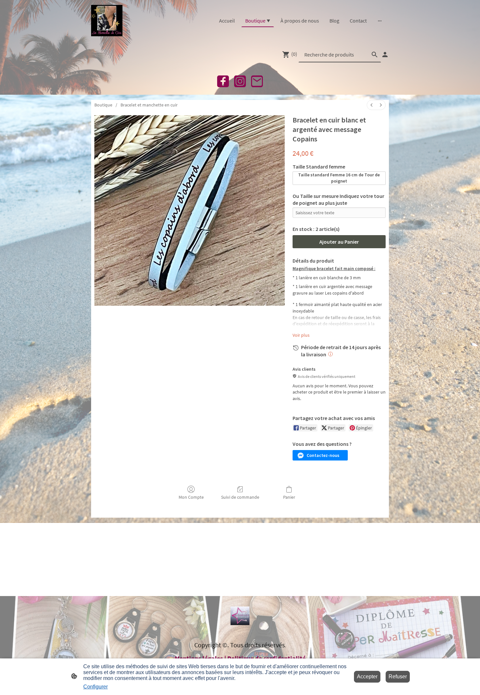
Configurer (95, 686)
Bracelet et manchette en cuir (149, 105)
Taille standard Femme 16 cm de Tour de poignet (339, 178)
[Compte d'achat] (385, 54)
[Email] (257, 81)
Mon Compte (191, 497)
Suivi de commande (240, 497)
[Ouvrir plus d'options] (379, 20)
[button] (320, 455)
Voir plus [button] (301, 335)
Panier (289, 497)
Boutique (103, 105)
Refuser (398, 676)
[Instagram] (240, 81)
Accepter (367, 676)
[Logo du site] (106, 20)
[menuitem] (371, 105)
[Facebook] (223, 81)
